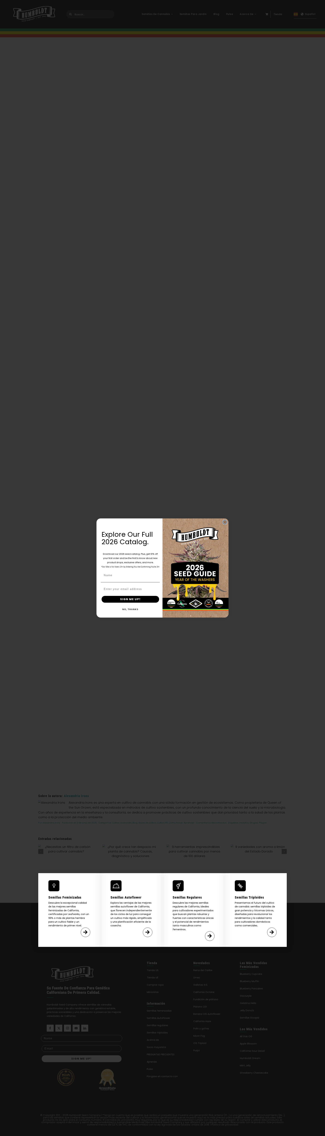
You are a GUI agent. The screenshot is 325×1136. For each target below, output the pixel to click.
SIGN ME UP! (130, 599)
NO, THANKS (130, 609)
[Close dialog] (225, 522)
